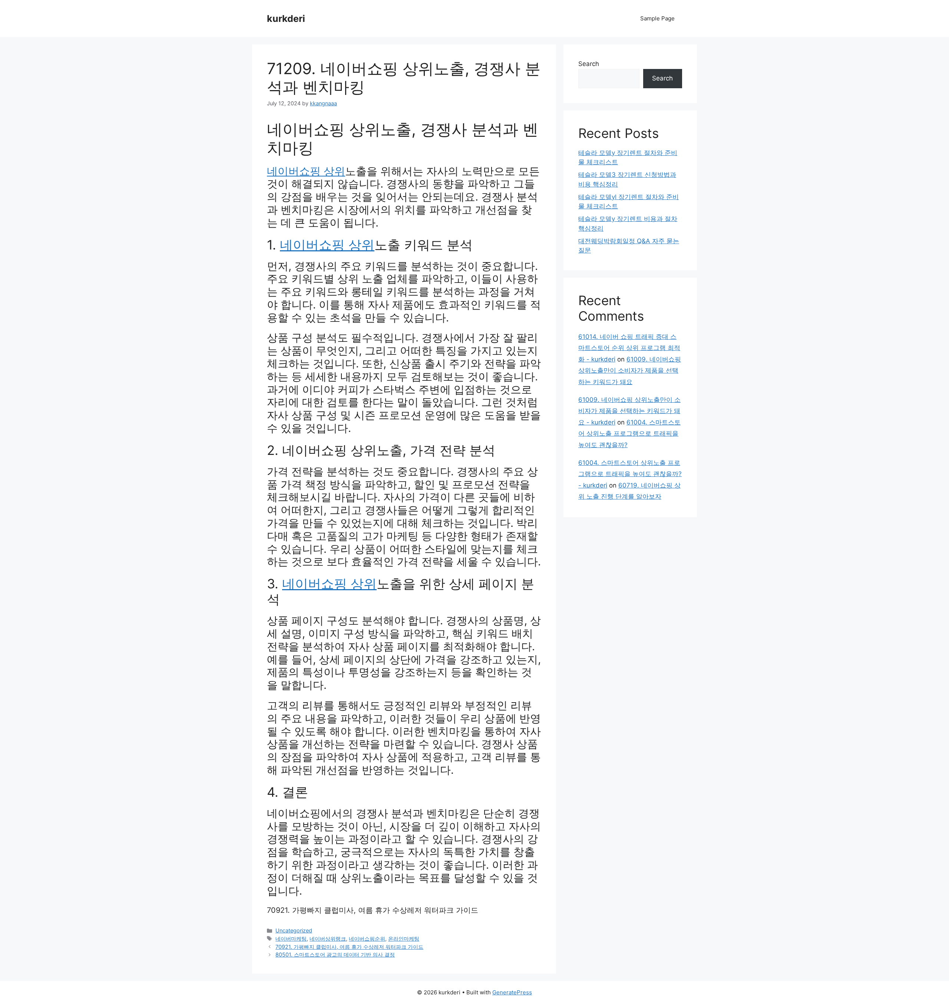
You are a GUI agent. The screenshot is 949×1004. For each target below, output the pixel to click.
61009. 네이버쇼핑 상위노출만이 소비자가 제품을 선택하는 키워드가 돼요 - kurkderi (629, 411)
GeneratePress (512, 992)
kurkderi (286, 18)
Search (588, 63)
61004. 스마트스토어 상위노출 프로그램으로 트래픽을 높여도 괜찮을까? (629, 434)
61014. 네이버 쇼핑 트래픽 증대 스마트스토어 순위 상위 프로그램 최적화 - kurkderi (629, 348)
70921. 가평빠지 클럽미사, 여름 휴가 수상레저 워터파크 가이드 (372, 910)
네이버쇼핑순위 (367, 938)
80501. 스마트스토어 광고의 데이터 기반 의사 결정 (335, 954)
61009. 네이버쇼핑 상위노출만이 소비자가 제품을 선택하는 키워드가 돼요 (629, 371)
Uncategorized (293, 930)
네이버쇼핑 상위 (306, 171)
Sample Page (657, 18)
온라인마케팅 (403, 938)
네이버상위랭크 (328, 938)
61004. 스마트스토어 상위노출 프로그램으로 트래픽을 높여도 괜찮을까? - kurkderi (630, 474)
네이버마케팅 (291, 938)
